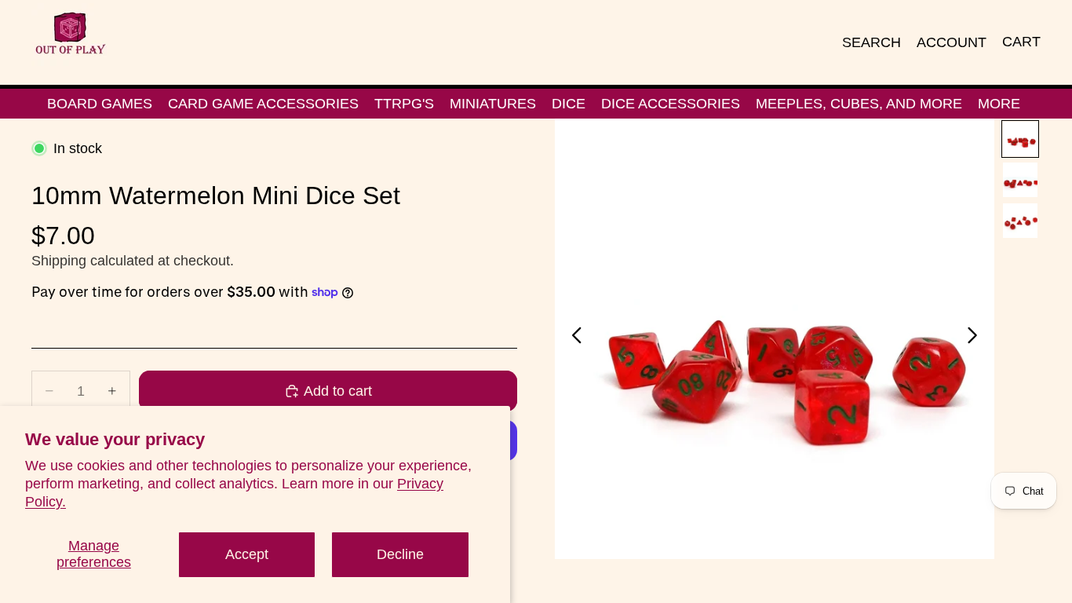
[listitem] (999, 103)
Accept (246, 554)
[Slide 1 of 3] (1020, 139)
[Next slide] (976, 339)
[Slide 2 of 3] (1020, 180)
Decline (400, 554)
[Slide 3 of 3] (1020, 220)
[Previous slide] (572, 339)
